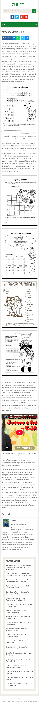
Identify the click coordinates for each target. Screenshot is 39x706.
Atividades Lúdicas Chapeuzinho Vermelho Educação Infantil (17, 581)
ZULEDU (19, 4)
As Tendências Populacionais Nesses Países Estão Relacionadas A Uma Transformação (19, 567)
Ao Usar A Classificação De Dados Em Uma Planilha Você (18, 587)
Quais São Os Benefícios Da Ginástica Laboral (16, 636)
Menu (4, 25)
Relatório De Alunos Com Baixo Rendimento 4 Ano (17, 611)
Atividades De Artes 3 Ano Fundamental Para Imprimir (15, 599)
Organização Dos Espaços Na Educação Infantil (16, 648)
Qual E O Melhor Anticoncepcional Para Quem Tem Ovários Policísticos (19, 575)
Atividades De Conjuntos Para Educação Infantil (16, 629)
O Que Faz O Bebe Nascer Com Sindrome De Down (17, 666)
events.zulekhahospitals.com (11, 701)
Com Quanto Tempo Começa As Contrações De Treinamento (17, 593)
